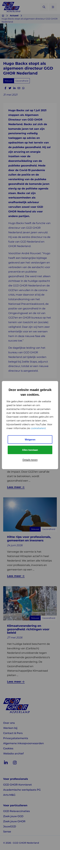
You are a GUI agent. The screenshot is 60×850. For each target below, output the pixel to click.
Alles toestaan (30, 450)
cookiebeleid (38, 428)
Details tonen (30, 460)
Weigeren (30, 439)
